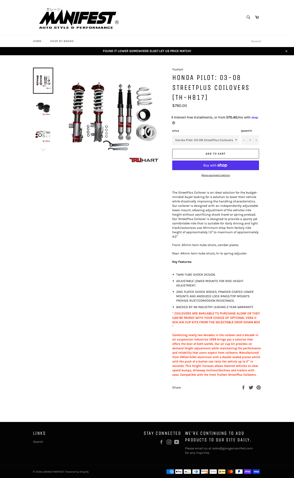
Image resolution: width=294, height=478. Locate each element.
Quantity (246, 131)
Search (38, 442)
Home (37, 41)
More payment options (215, 175)
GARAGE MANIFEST (54, 471)
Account (256, 41)
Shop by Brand (62, 41)
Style (175, 131)
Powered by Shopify (77, 471)
